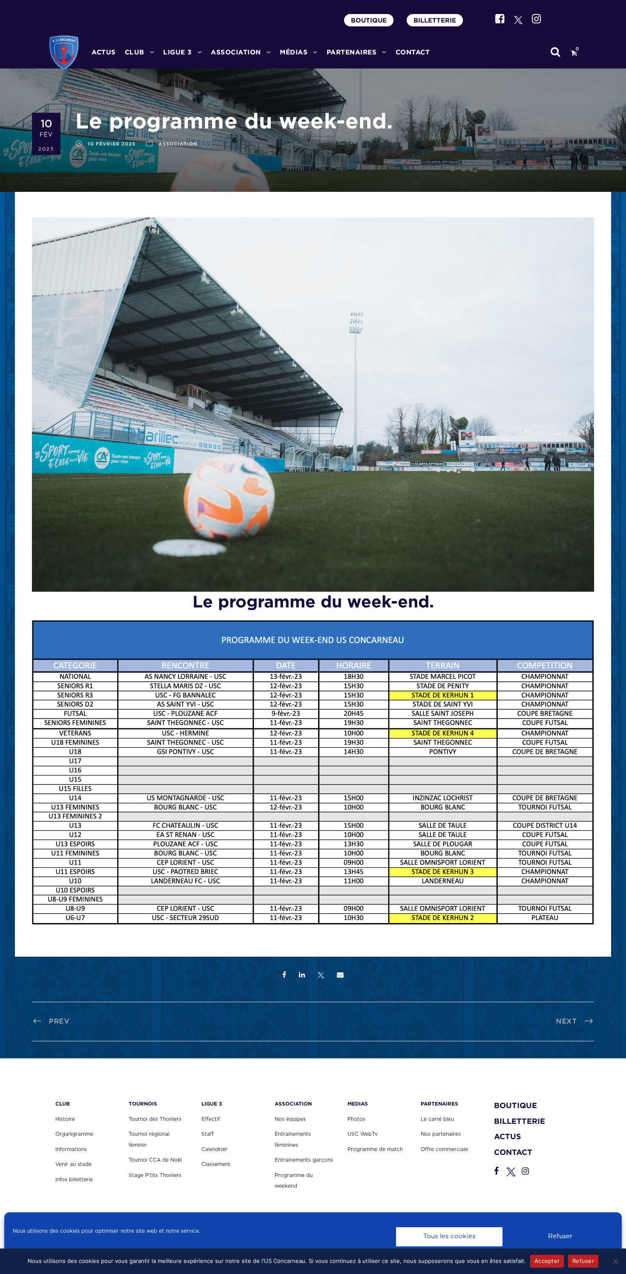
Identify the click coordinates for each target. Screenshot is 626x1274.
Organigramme (74, 1134)
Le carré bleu (437, 1119)
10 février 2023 (111, 143)
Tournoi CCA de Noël (155, 1160)
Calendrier (214, 1149)
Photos (356, 1119)
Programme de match (375, 1149)
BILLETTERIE (435, 20)
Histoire (65, 1119)
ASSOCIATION (178, 143)
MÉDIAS (293, 52)
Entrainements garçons (304, 1160)
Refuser (560, 1236)
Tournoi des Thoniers (155, 1119)
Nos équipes (290, 1119)
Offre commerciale (444, 1149)
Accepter (547, 1260)
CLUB (134, 52)
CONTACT (413, 52)
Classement (215, 1164)
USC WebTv (362, 1134)
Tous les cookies (449, 1236)
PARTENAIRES (352, 52)
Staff (207, 1134)
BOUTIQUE (369, 20)
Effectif (210, 1119)
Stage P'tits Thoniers (155, 1175)
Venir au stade (73, 1164)
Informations (71, 1149)
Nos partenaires (441, 1134)
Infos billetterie (74, 1179)
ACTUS (104, 52)
